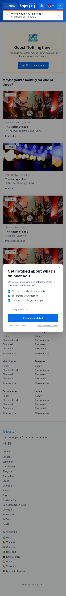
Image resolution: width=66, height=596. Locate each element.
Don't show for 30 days (47, 326)
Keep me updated (33, 318)
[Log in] (60, 6)
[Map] (42, 6)
